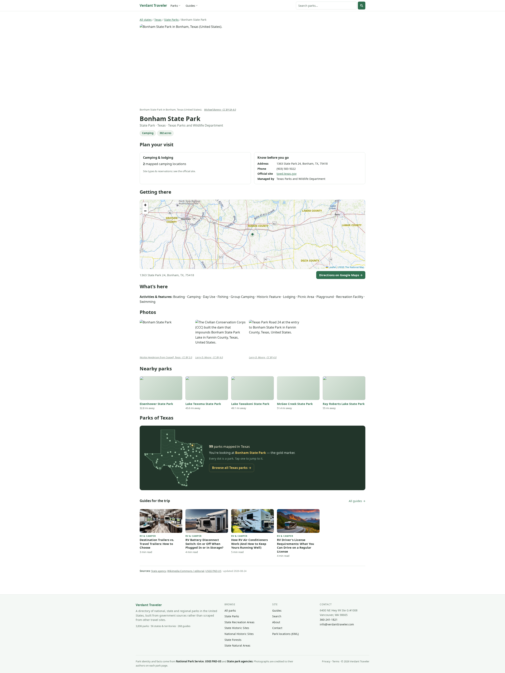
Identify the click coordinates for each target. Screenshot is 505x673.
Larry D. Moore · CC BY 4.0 (209, 357)
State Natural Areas (237, 645)
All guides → (357, 501)
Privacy (326, 661)
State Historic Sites (236, 628)
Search (276, 616)
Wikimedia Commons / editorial (185, 571)
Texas (158, 20)
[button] (252, 234)
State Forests (232, 640)
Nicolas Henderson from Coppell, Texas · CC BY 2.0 (166, 357)
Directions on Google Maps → (341, 275)
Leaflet (332, 267)
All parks (230, 610)
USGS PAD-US (213, 571)
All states (146, 20)
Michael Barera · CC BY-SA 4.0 (220, 109)
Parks (174, 6)
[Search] (361, 5)
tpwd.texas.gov (286, 174)
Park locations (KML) (285, 634)
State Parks (171, 20)
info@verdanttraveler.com (337, 624)
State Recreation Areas (239, 622)
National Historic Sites (239, 634)
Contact (277, 628)
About (276, 622)
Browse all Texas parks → (231, 468)
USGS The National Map (351, 267)
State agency (158, 571)
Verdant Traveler (153, 5)
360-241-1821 (329, 619)
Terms (335, 661)
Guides (190, 6)
